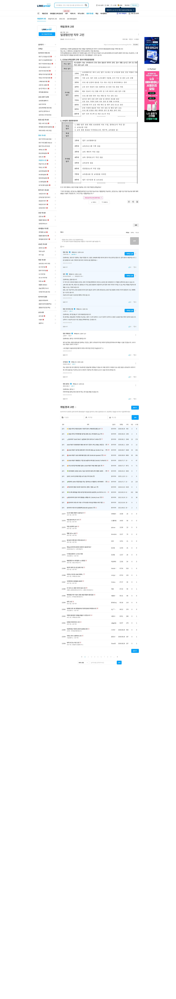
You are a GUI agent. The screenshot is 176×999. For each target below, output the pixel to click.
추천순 (127, 232)
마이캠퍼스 (103, 13)
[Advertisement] (99, 214)
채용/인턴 (45, 13)
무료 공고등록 (135, 13)
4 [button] (94, 657)
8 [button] (107, 657)
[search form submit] (86, 5)
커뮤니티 (72, 13)
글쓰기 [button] (135, 407)
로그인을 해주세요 (47, 34)
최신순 (137, 232)
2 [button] (88, 657)
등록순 (132, 232)
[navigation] (47, 49)
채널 (97, 13)
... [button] (114, 657)
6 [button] (101, 657)
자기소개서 (81, 13)
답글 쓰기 (65, 267)
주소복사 (135, 44)
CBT (66, 13)
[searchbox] (103, 662)
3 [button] (91, 657)
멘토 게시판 (89, 13)
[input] (94, 241)
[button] (81, 656)
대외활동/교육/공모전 (56, 13)
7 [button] (104, 657)
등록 (134, 241)
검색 (135, 417)
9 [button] (110, 657)
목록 (136, 225)
